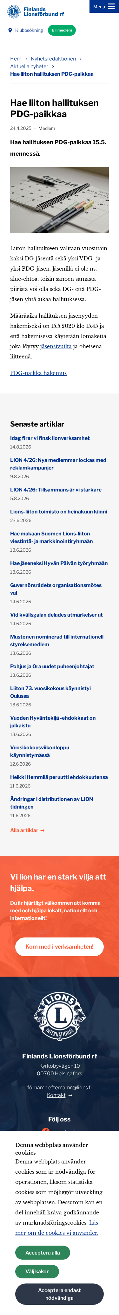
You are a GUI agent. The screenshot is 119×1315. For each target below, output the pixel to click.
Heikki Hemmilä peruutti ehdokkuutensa (59, 777)
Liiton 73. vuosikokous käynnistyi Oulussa (50, 692)
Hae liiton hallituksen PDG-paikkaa (52, 74)
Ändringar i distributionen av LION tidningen (51, 803)
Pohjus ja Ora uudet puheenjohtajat (52, 666)
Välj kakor (37, 1272)
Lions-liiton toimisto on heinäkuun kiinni (58, 512)
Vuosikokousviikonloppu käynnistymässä (39, 751)
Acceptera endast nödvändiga (59, 1294)
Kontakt (56, 1095)
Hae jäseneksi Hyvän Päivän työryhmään (59, 563)
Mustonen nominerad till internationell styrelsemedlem (56, 640)
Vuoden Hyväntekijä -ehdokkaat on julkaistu (53, 722)
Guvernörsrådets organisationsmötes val (56, 589)
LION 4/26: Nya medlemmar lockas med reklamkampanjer (58, 464)
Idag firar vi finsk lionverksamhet (50, 438)
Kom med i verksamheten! (59, 946)
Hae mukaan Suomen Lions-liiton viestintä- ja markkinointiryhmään (51, 537)
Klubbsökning (29, 30)
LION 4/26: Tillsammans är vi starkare (56, 490)
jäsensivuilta (56, 346)
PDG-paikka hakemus (38, 373)
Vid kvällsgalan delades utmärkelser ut (56, 615)
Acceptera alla (42, 1253)
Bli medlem (62, 30)
